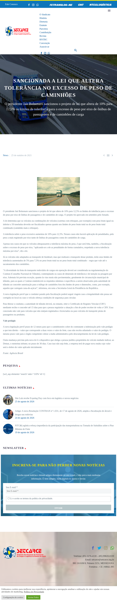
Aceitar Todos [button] (33, 597)
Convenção (45, 43)
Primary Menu (109, 10)
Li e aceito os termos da (31, 498)
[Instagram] (33, 5)
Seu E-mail (12, 487)
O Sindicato (45, 14)
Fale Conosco (11, 4)
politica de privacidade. (42, 498)
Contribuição (45, 32)
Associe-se (44, 46)
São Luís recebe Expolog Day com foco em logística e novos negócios (46, 398)
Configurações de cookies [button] (13, 597)
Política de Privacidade (34, 592)
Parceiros (44, 29)
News (5, 155)
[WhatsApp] (37, 5)
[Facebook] (29, 5)
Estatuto (43, 25)
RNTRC (43, 39)
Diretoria (44, 21)
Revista (43, 36)
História (43, 18)
